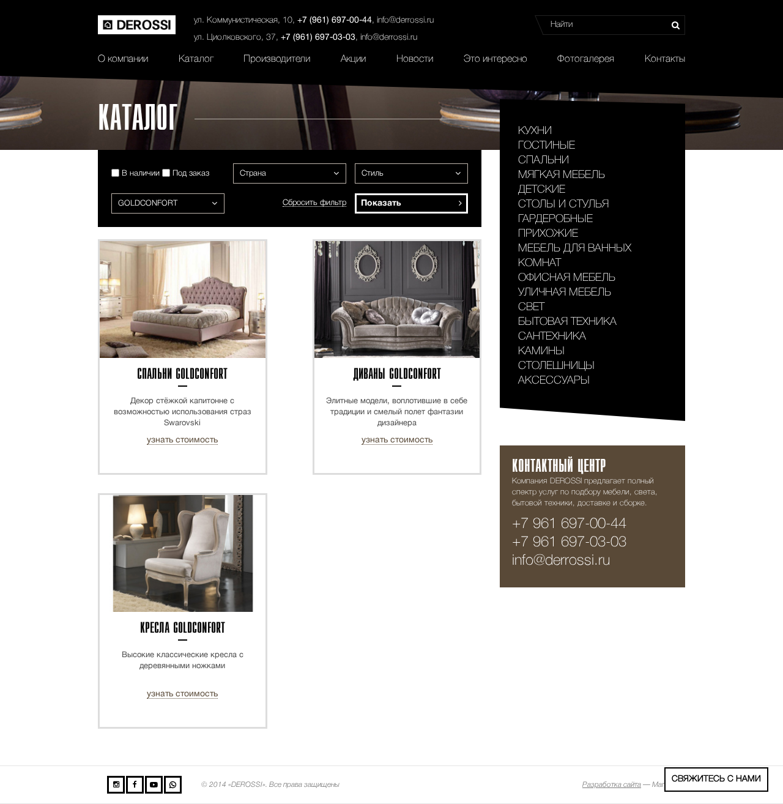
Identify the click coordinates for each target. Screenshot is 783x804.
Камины (541, 351)
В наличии (139, 173)
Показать (381, 203)
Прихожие (548, 234)
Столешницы (556, 366)
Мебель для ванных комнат (574, 256)
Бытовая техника (567, 322)
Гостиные (546, 146)
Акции (353, 59)
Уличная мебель (564, 292)
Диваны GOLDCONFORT (397, 375)
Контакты (665, 59)
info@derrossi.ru (405, 20)
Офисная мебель (566, 278)
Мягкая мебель (561, 175)
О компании (123, 59)
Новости (414, 59)
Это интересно (495, 59)
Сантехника (552, 336)
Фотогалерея (585, 59)
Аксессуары (554, 380)
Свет (531, 307)
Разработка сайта (611, 784)
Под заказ (189, 173)
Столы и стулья (563, 204)
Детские (541, 190)
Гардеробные (555, 219)
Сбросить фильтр (314, 202)
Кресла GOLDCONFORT (182, 629)
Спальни (543, 160)
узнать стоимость (182, 440)
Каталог (196, 59)
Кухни (535, 131)
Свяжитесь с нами (716, 779)
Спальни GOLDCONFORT (182, 375)
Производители (276, 59)
